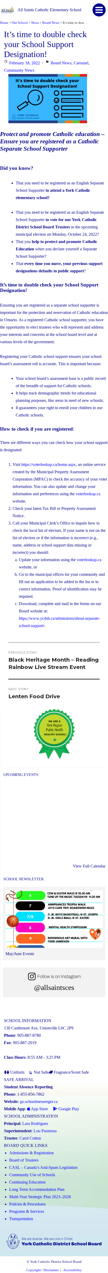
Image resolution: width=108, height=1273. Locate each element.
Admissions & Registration (31, 1153)
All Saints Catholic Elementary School (49, 10)
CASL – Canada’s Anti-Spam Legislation (43, 1167)
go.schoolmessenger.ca (39, 1101)
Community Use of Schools (32, 1175)
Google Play (68, 1109)
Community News (19, 70)
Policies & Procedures (27, 1204)
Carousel (81, 63)
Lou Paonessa (45, 1131)
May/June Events (20, 953)
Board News (61, 63)
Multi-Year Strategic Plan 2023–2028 (40, 1197)
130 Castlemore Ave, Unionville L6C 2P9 (38, 1028)
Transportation (21, 1218)
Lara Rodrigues (35, 1123)
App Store (39, 1109)
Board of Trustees (24, 1160)
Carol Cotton (30, 1138)
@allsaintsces (54, 987)
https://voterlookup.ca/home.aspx (48, 464)
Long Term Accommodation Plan (36, 1189)
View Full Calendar (89, 866)
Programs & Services (26, 1211)
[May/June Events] (54, 920)
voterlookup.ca (88, 494)
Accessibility (72, 1270)
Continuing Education (27, 1182)
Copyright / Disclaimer (42, 1270)
